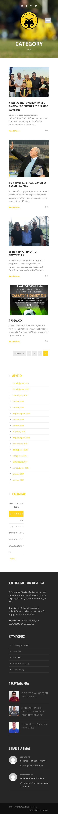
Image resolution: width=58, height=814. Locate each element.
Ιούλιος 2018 (18, 419)
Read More (14, 130)
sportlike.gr (26, 774)
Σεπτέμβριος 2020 (21, 389)
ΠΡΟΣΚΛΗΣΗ (15, 320)
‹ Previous (19, 353)
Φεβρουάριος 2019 (21, 413)
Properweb (44, 810)
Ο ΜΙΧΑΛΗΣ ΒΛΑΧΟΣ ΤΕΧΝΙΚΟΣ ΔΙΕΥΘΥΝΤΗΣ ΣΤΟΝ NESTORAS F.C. (34, 711)
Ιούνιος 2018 (18, 425)
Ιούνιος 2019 (18, 407)
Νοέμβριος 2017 (20, 455)
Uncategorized (19, 645)
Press (15, 657)
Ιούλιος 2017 (18, 474)
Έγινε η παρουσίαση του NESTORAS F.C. (23, 253)
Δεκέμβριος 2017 (20, 449)
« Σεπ (12, 558)
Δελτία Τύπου (19, 663)
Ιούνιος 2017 (18, 480)
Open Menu (48, 20)
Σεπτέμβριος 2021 (21, 383)
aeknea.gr (25, 757)
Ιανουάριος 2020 (20, 395)
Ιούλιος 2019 (18, 401)
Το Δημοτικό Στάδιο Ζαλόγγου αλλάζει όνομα (27, 184)
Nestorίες (17, 669)
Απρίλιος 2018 (19, 431)
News (15, 651)
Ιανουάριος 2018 (20, 443)
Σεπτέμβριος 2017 (21, 467)
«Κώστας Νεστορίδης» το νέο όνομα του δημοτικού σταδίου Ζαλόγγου (28, 106)
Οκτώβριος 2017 (20, 461)
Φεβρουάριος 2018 (21, 437)
